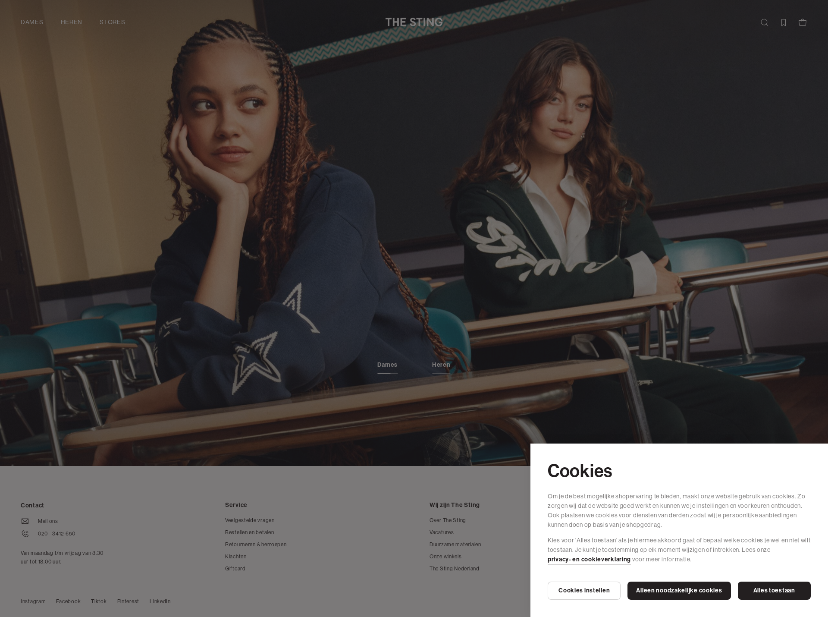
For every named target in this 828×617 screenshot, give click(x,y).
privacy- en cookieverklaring (589, 559)
